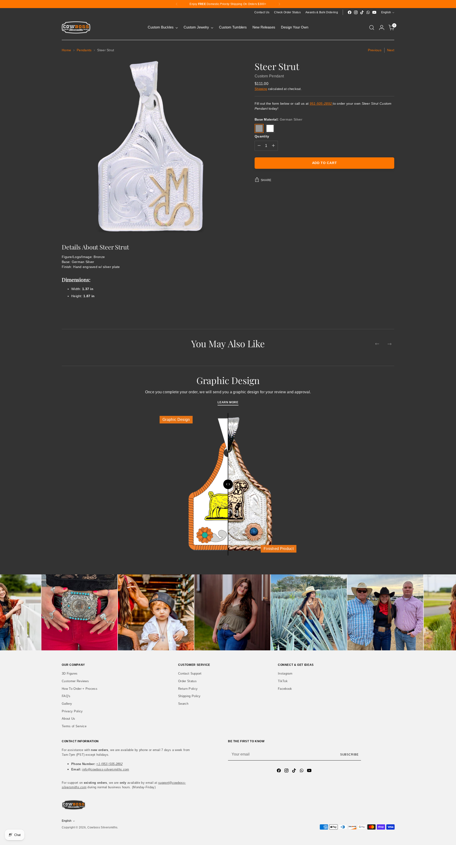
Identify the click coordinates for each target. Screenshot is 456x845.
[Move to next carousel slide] (389, 344)
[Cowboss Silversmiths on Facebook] (349, 12)
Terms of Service (74, 726)
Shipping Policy (189, 696)
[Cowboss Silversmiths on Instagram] (356, 12)
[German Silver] (259, 128)
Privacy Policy (72, 711)
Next (390, 50)
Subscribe (349, 754)
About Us (68, 718)
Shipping (261, 89)
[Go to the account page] (381, 27)
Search (183, 703)
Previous (374, 50)
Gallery (67, 703)
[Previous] (176, 4)
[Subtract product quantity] (259, 145)
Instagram (285, 673)
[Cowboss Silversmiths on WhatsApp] (368, 12)
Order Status (187, 681)
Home (66, 50)
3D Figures (69, 673)
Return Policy (188, 688)
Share (266, 180)
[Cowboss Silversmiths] (76, 27)
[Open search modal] (371, 27)
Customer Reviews (75, 681)
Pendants (84, 50)
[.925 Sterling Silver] (270, 128)
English (386, 12)
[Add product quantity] (273, 145)
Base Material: (278, 119)
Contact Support (190, 673)
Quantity (262, 136)
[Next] (279, 4)
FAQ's (66, 696)
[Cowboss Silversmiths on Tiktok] (362, 12)
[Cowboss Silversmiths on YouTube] (374, 12)
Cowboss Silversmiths (102, 827)
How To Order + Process (79, 688)
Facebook (285, 688)
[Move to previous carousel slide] (377, 344)
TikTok (283, 681)
